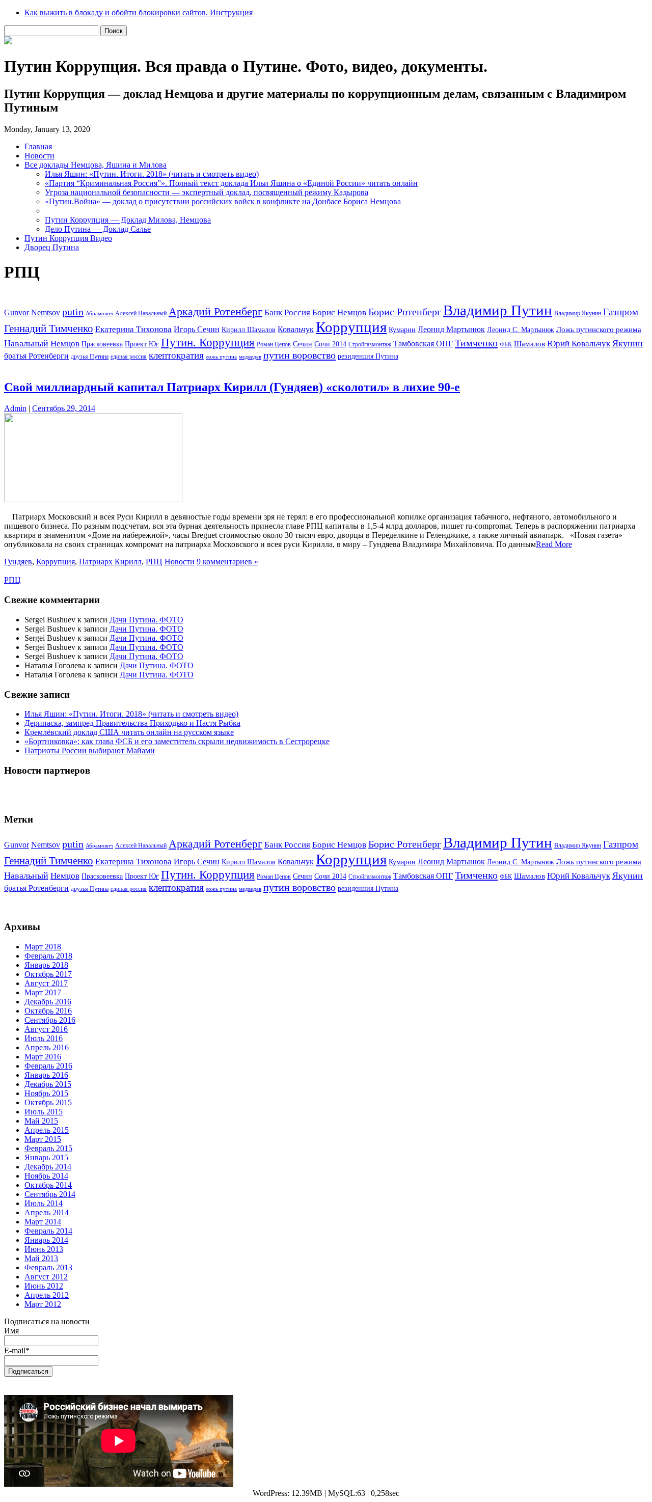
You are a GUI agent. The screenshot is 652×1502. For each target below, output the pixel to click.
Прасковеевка (102, 344)
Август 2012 (46, 1276)
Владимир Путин (497, 310)
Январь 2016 (46, 1075)
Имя (11, 1330)
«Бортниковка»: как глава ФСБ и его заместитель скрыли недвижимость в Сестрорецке (177, 741)
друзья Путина (89, 356)
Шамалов (529, 344)
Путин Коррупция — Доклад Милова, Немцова (128, 219)
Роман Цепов (274, 344)
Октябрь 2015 (48, 1102)
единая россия (129, 356)
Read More (554, 544)
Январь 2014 (46, 1240)
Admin (15, 408)
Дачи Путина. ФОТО (146, 619)
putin (73, 311)
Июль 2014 (43, 1203)
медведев (250, 357)
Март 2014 (42, 1221)
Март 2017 (42, 992)
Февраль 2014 (48, 1230)
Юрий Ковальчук (578, 343)
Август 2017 (46, 983)
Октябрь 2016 (48, 1010)
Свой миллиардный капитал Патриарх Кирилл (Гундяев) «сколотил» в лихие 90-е (232, 387)
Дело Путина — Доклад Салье (98, 229)
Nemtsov (45, 312)
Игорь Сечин (197, 329)
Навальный (26, 343)
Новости (39, 155)
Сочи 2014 (330, 344)
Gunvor (16, 312)
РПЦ (154, 561)
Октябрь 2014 (48, 1185)
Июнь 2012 (43, 1285)
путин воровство (299, 355)
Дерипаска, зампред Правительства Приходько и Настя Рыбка (132, 723)
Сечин (302, 344)
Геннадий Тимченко (48, 328)
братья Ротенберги (36, 355)
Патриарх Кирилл (110, 561)
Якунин (627, 343)
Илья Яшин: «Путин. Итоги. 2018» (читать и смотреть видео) (152, 174)
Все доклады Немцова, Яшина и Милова (95, 164)
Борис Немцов (339, 312)
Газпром (620, 312)
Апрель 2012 (46, 1295)
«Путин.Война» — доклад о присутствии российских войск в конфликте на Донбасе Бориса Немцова (223, 201)
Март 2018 (42, 946)
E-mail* (17, 1350)
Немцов (64, 343)
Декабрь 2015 (47, 1084)
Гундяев (18, 561)
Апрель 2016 (46, 1047)
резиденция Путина (368, 356)
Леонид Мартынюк (451, 329)
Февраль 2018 (48, 955)
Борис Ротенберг (404, 312)
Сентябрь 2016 (49, 1020)
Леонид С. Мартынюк (520, 330)
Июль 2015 (43, 1111)
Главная (38, 146)
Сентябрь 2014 (49, 1194)
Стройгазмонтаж (369, 344)
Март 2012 (42, 1304)
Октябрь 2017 (48, 974)
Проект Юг (142, 344)
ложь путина (221, 357)
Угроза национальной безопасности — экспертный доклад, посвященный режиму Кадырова (206, 192)
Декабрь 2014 (47, 1166)
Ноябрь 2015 (46, 1093)
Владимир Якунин (577, 313)
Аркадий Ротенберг (215, 311)
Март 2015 (42, 1139)
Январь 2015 (46, 1157)
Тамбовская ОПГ (423, 343)
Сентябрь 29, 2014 (63, 408)
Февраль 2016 (48, 1065)
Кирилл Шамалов (249, 330)
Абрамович (99, 313)
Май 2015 (41, 1120)
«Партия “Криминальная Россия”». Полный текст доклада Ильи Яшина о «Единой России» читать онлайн (231, 183)
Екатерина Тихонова (133, 329)
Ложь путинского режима (598, 329)
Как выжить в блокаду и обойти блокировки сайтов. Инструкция (138, 12)
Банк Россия (287, 312)
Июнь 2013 (43, 1249)
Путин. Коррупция (208, 342)
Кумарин (402, 330)
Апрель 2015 (46, 1130)
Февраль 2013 (48, 1267)
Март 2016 (42, 1056)
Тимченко (476, 342)
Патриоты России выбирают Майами (89, 750)
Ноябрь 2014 (46, 1175)
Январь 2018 (46, 965)
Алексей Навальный (141, 313)
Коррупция (351, 327)
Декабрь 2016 (47, 1001)
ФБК (506, 344)
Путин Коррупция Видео (68, 238)
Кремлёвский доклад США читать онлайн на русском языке (129, 732)
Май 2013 (41, 1258)
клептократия (176, 355)
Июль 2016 (43, 1038)
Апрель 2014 (46, 1212)
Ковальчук (296, 329)
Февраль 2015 (48, 1148)
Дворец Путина (51, 247)
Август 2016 (46, 1029)
